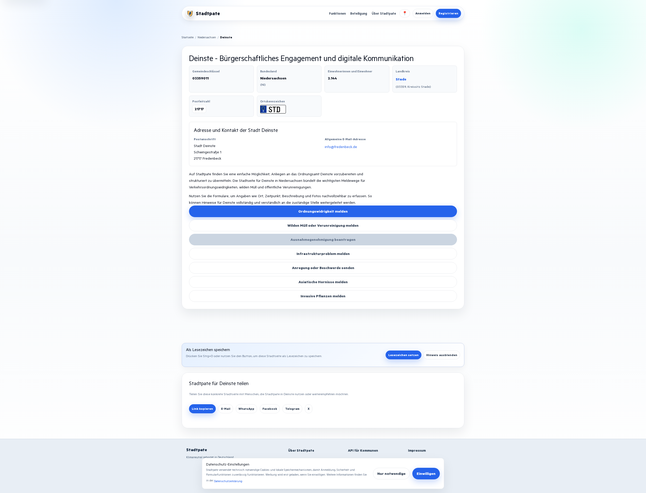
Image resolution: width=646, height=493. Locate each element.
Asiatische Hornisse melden (323, 281)
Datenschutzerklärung (228, 481)
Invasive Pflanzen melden (323, 296)
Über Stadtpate (384, 13)
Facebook (269, 409)
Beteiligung (358, 13)
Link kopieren (202, 409)
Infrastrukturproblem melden (323, 253)
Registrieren (448, 13)
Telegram (292, 409)
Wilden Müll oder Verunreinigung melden (323, 225)
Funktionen (337, 13)
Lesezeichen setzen (403, 355)
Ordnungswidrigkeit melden (323, 211)
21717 (199, 108)
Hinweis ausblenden (441, 355)
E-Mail (225, 409)
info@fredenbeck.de (341, 146)
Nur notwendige (391, 473)
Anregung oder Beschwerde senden (323, 267)
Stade (401, 79)
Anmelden (422, 13)
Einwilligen (426, 473)
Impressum (417, 450)
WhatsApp (246, 409)
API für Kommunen (363, 450)
